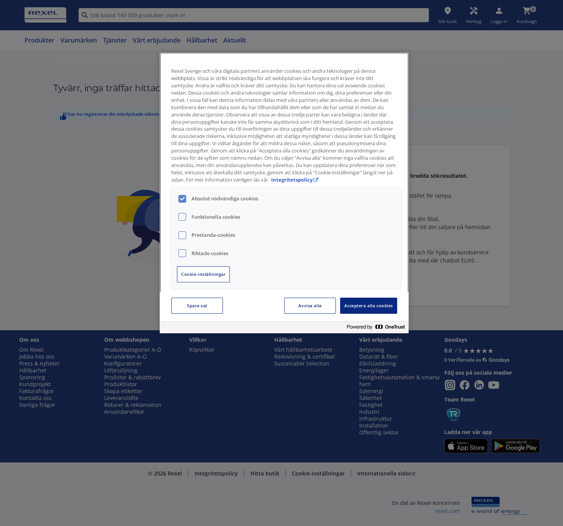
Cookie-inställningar (203, 274)
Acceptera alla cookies (368, 305)
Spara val (197, 305)
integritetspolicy (292, 180)
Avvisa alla (309, 305)
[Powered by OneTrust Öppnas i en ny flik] (376, 328)
